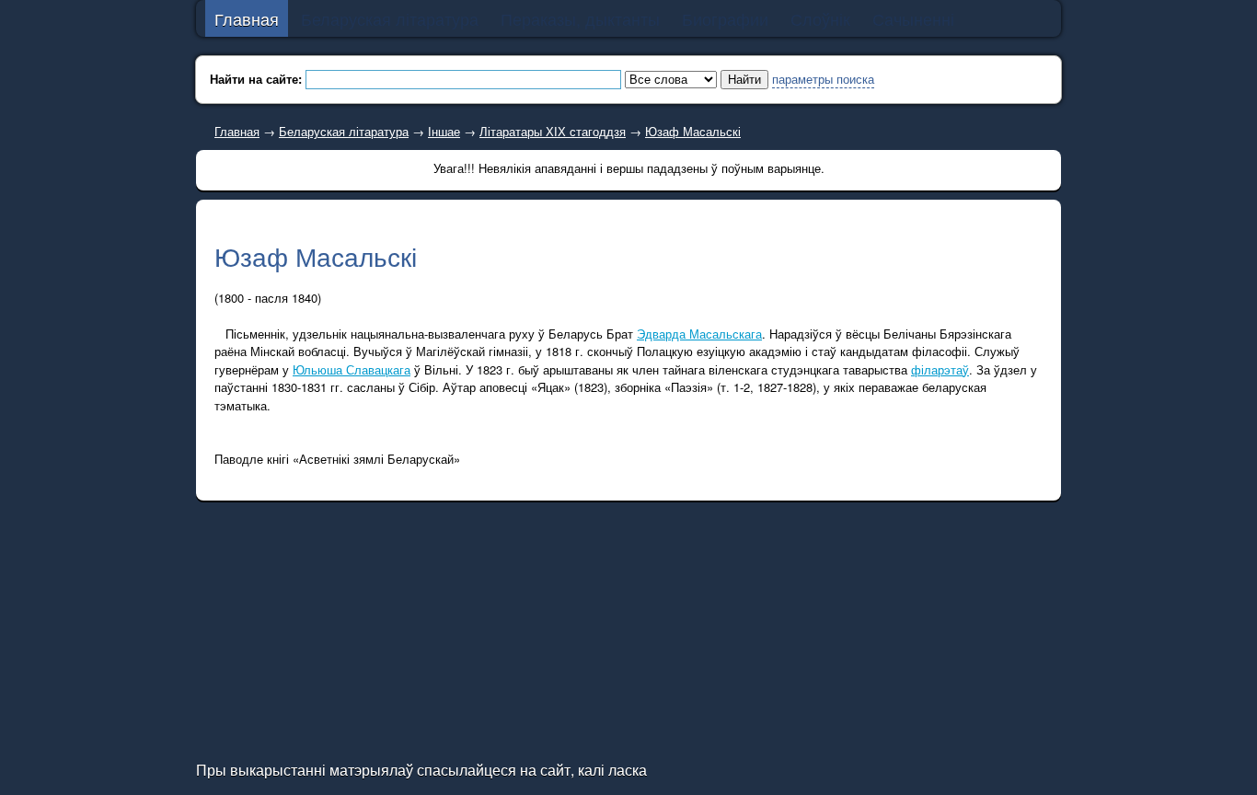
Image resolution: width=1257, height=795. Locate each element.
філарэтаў (940, 369)
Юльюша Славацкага (351, 369)
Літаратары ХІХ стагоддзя (552, 131)
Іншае (444, 131)
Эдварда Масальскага (699, 333)
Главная (236, 131)
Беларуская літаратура (344, 131)
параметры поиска (823, 78)
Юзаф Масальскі (693, 131)
